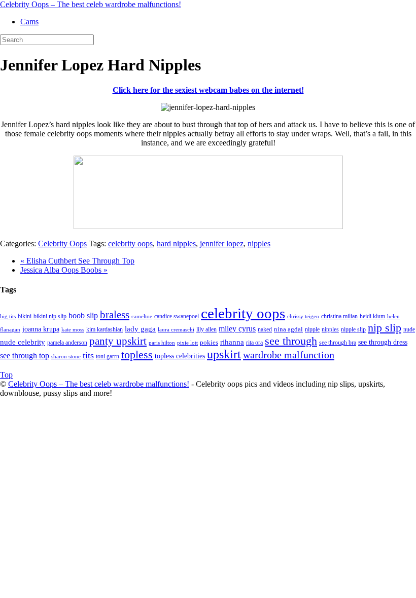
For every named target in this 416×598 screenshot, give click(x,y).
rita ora (254, 343)
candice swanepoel (176, 316)
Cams (29, 21)
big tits (8, 316)
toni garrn (107, 356)
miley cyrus (237, 328)
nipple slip (353, 329)
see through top (24, 355)
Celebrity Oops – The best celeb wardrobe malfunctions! (90, 4)
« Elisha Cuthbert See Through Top (77, 260)
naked (265, 329)
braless (114, 314)
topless (137, 354)
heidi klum (372, 316)
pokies (209, 342)
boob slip (83, 315)
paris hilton (162, 343)
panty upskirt (118, 341)
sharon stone (66, 356)
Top (6, 374)
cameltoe (141, 316)
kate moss (72, 329)
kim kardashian (104, 329)
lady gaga (140, 329)
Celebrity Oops (62, 243)
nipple (312, 329)
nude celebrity (22, 342)
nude (409, 329)
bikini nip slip (49, 316)
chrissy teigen (303, 316)
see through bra (337, 343)
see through (291, 340)
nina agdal (288, 329)
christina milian (339, 316)
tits (88, 355)
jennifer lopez (222, 243)
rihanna (232, 342)
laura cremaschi (176, 329)
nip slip (384, 328)
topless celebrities (180, 356)
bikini (24, 316)
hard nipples (176, 243)
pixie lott (187, 343)
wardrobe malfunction (288, 354)
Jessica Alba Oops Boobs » (64, 270)
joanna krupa (40, 329)
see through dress (382, 342)
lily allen (206, 329)
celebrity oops (130, 243)
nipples (259, 243)
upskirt (224, 354)
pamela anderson (67, 342)
